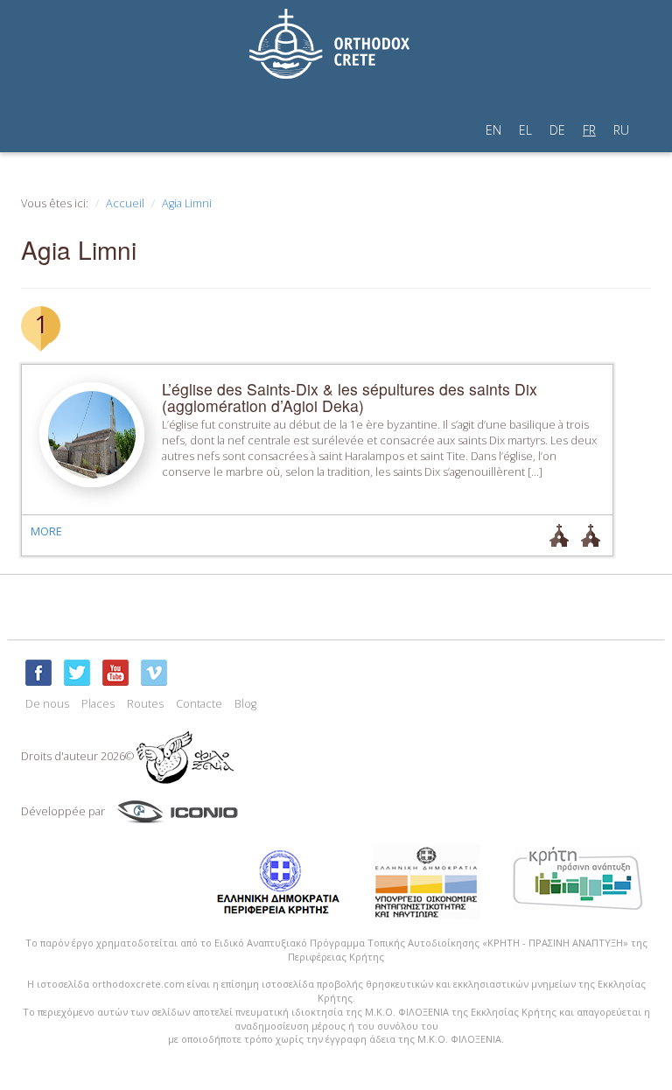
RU (621, 130)
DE (557, 130)
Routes (145, 703)
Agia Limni (187, 203)
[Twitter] (77, 673)
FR (589, 130)
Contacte (199, 703)
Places (98, 703)
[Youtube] (115, 673)
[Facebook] (38, 673)
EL (525, 130)
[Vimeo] (154, 673)
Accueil (125, 203)
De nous (47, 703)
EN (493, 130)
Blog (245, 703)
